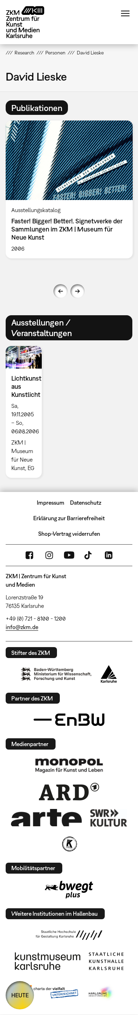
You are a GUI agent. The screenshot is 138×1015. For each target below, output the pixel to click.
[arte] (46, 817)
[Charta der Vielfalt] (51, 993)
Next (77, 291)
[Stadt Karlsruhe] (108, 674)
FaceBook (29, 555)
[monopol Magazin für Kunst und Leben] (69, 765)
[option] (26, 412)
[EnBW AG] (69, 720)
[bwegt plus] (69, 889)
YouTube (69, 555)
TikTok (89, 555)
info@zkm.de (22, 627)
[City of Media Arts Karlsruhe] (101, 993)
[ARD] (69, 791)
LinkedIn (109, 555)
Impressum (50, 502)
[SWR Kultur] (108, 818)
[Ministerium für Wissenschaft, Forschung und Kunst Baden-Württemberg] (56, 674)
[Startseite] (30, 22)
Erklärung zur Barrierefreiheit (69, 518)
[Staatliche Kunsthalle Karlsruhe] (106, 961)
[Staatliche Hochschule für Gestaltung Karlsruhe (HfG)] (69, 935)
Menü (125, 13)
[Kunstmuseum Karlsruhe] (47, 961)
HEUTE (20, 995)
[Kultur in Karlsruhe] (69, 844)
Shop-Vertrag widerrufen (69, 533)
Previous (60, 291)
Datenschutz (85, 502)
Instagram (49, 555)
